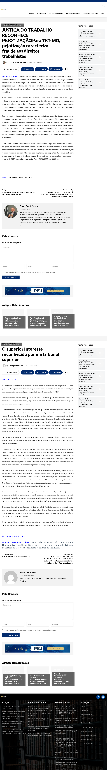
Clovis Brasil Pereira (17, 62)
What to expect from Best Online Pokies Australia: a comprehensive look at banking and (86, 71)
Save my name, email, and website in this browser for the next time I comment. (30, 272)
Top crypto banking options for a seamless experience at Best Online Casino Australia (13, 322)
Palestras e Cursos (87, 727)
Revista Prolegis (86, 731)
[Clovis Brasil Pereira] (4, 62)
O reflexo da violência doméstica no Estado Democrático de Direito (65, 726)
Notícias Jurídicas (87, 719)
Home (6, 25)
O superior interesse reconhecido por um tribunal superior (19, 193)
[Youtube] (103, 697)
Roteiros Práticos (86, 739)
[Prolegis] (3, 9)
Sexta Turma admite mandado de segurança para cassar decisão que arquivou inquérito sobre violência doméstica (38, 727)
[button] (103, 5)
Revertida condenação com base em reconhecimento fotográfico (13, 717)
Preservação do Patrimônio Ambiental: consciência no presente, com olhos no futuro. (66, 720)
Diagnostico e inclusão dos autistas (65, 737)
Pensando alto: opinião (88, 735)
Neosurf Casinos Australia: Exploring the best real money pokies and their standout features (87, 83)
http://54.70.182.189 (26, 209)
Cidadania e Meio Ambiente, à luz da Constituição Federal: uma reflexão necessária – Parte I (66, 732)
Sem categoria (10, 314)
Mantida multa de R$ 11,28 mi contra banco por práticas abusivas (13, 712)
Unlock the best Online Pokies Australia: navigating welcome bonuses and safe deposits (61, 321)
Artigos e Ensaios (86, 714)
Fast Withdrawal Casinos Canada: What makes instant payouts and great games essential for (38, 322)
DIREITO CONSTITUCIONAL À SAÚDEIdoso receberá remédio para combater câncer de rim (57, 194)
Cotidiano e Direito (15, 25)
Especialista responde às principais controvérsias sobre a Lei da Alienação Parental (40, 720)
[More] (65, 69)
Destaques (84, 710)
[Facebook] (20, 225)
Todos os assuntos (87, 744)
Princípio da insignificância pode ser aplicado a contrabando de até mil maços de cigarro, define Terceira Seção (14, 731)
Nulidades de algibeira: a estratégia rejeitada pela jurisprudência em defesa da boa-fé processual (40, 735)
